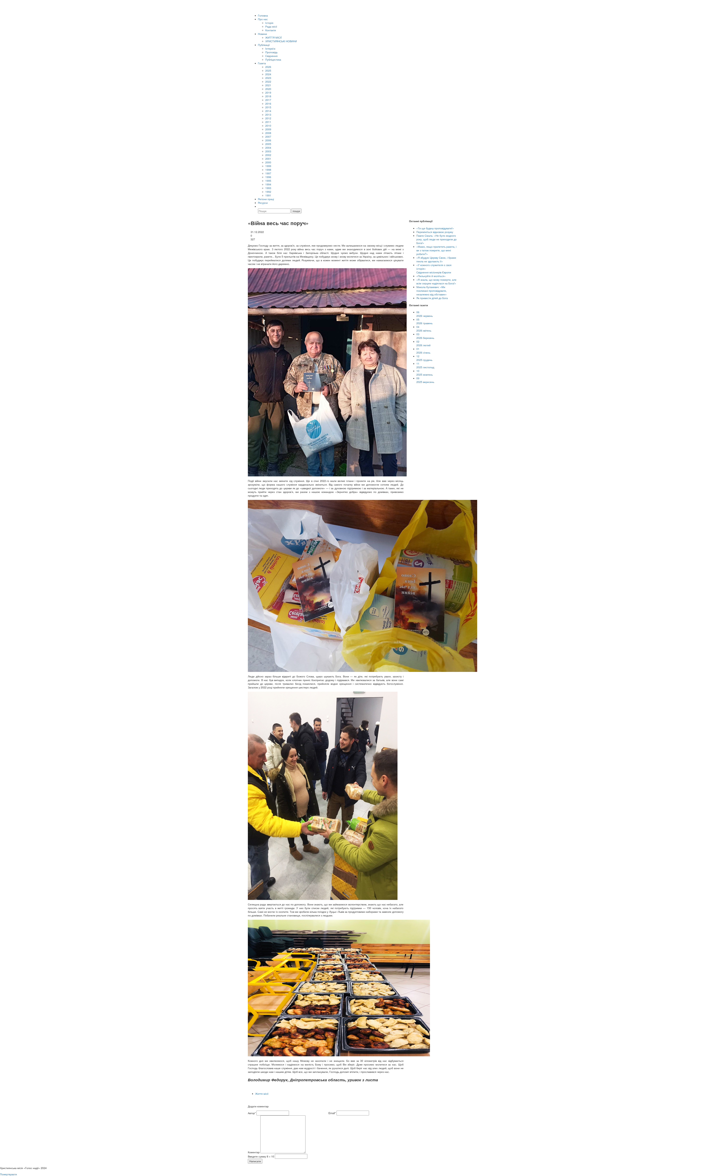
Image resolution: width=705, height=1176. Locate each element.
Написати (255, 1161)
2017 (268, 100)
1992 (268, 191)
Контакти (270, 30)
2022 (268, 81)
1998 (268, 169)
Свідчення (271, 56)
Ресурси (263, 203)
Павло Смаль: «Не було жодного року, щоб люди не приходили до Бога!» (436, 239)
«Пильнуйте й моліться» (431, 276)
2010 (268, 125)
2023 (268, 78)
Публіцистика (273, 59)
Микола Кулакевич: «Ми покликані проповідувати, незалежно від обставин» (431, 290)
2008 (268, 133)
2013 (268, 114)
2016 (268, 103)
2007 (268, 136)
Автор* (252, 1113)
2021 (268, 85)
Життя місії (261, 1093)
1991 (268, 195)
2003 (268, 151)
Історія (269, 23)
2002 (268, 155)
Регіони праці (266, 199)
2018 (268, 96)
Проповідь (271, 52)
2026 (268, 67)
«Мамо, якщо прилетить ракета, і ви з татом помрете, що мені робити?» (436, 250)
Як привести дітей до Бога (432, 298)
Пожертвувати (8, 1174)
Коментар (254, 1152)
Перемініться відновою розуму (434, 232)
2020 (268, 89)
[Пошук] (259, 206)
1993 (268, 188)
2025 (268, 70)
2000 (268, 162)
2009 (268, 129)
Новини (262, 34)
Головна (263, 15)
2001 (268, 158)
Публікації (264, 45)
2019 (268, 92)
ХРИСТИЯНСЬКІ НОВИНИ (281, 41)
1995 (268, 180)
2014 (268, 111)
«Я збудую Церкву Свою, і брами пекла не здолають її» (436, 259)
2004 (268, 147)
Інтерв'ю (270, 48)
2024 (268, 74)
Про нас (263, 19)
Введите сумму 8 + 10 (261, 1156)
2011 (268, 122)
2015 (268, 107)
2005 (268, 144)
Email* (332, 1113)
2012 (268, 118)
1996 (268, 177)
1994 (268, 184)
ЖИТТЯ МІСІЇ (273, 37)
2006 (268, 140)
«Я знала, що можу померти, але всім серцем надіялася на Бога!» (436, 281)
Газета (262, 63)
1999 (268, 166)
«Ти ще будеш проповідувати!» (435, 228)
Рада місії (271, 26)
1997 (268, 173)
